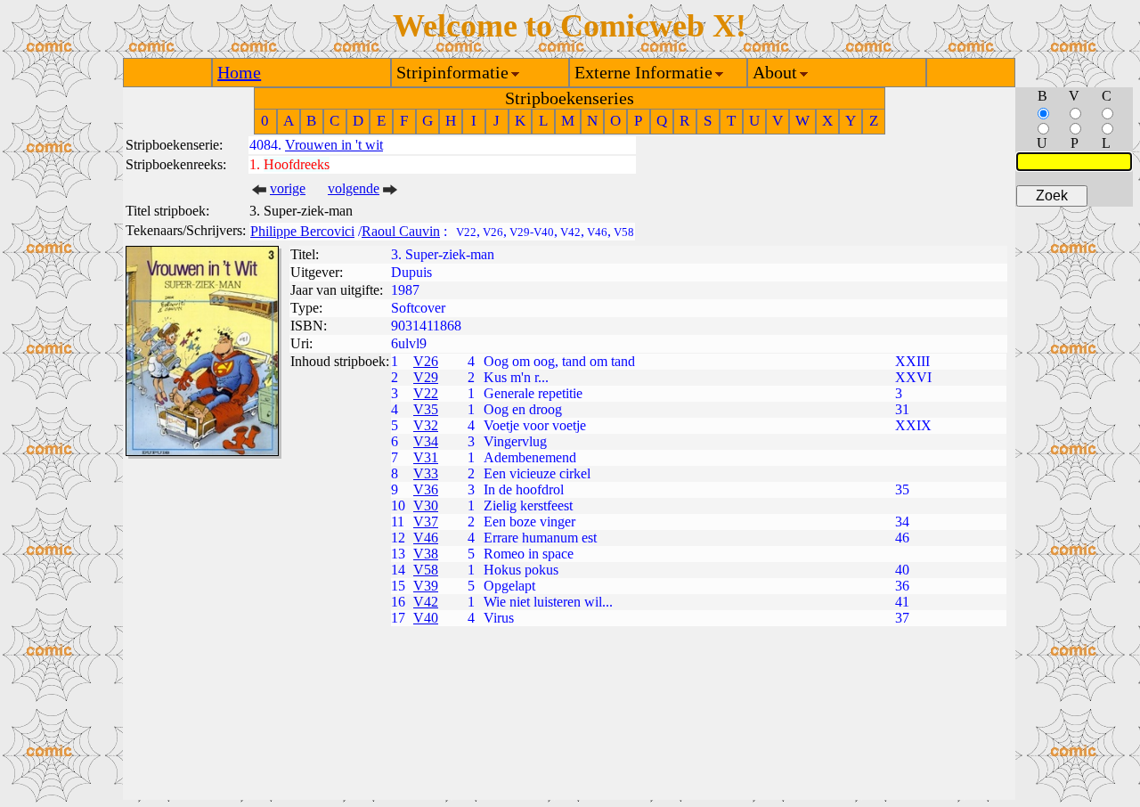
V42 (425, 601)
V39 (425, 585)
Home (239, 72)
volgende (353, 188)
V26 (425, 361)
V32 (425, 425)
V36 (425, 489)
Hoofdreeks (297, 164)
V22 (425, 393)
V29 (425, 377)
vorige (287, 188)
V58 (425, 569)
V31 (425, 457)
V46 (425, 537)
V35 (425, 409)
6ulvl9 (409, 343)
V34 (425, 441)
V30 (425, 505)
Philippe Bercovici (302, 231)
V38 (425, 553)
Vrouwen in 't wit (334, 144)
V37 (425, 521)
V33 (425, 473)
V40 (425, 617)
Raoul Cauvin (401, 231)
